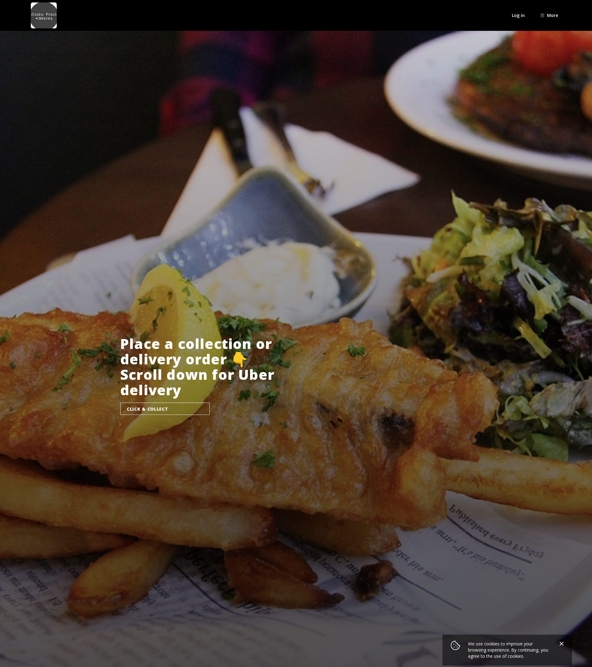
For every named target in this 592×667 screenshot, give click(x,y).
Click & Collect (147, 409)
